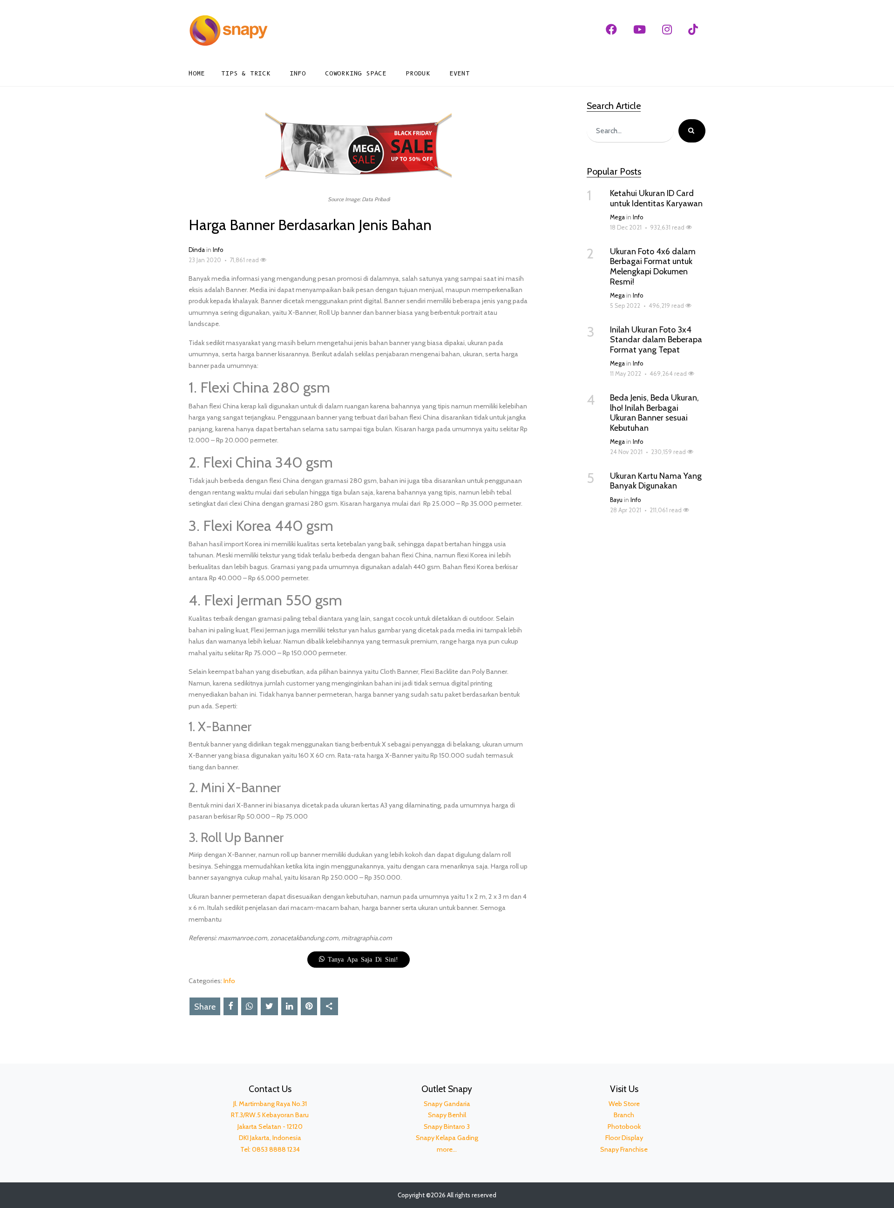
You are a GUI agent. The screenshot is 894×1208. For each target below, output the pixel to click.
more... (447, 1149)
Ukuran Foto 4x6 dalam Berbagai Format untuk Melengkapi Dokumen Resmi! (653, 266)
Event (459, 73)
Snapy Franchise (624, 1149)
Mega (617, 217)
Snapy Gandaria (447, 1103)
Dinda (197, 249)
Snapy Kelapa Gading (447, 1137)
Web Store (624, 1103)
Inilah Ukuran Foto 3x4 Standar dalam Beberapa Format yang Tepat (656, 340)
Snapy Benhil (447, 1115)
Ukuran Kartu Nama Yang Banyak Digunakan (656, 481)
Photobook (624, 1126)
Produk (418, 73)
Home (197, 73)
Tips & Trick (246, 73)
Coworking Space (355, 73)
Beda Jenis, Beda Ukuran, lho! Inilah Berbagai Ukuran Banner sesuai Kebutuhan (654, 413)
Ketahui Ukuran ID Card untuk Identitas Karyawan (656, 198)
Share (205, 1007)
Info (298, 73)
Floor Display (624, 1137)
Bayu (616, 499)
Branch (624, 1115)
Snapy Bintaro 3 (447, 1126)
